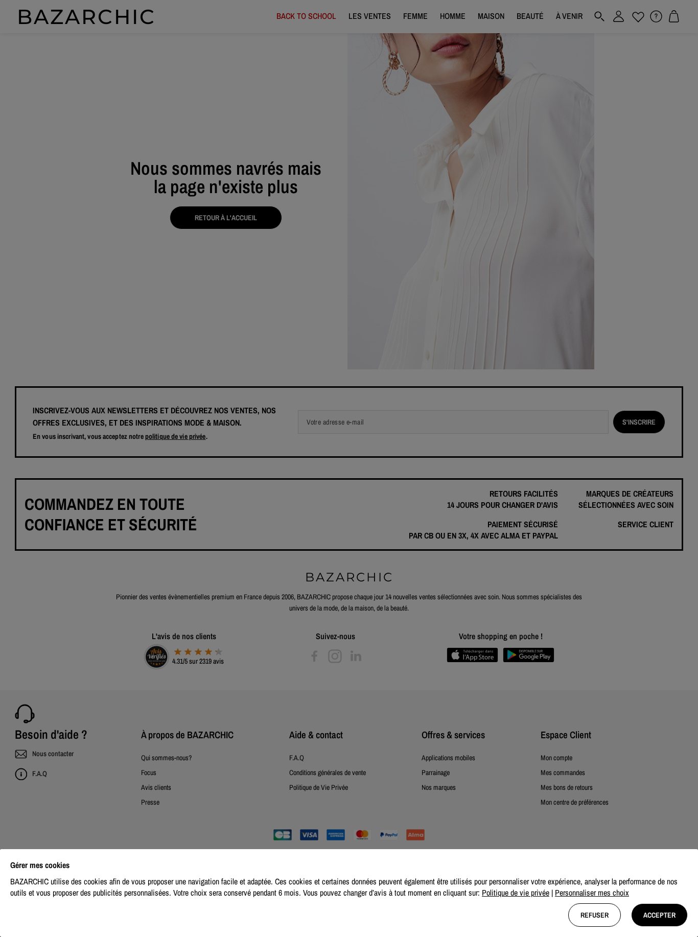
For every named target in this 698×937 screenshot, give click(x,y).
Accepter (659, 915)
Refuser (594, 915)
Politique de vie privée (515, 892)
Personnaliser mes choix (592, 892)
